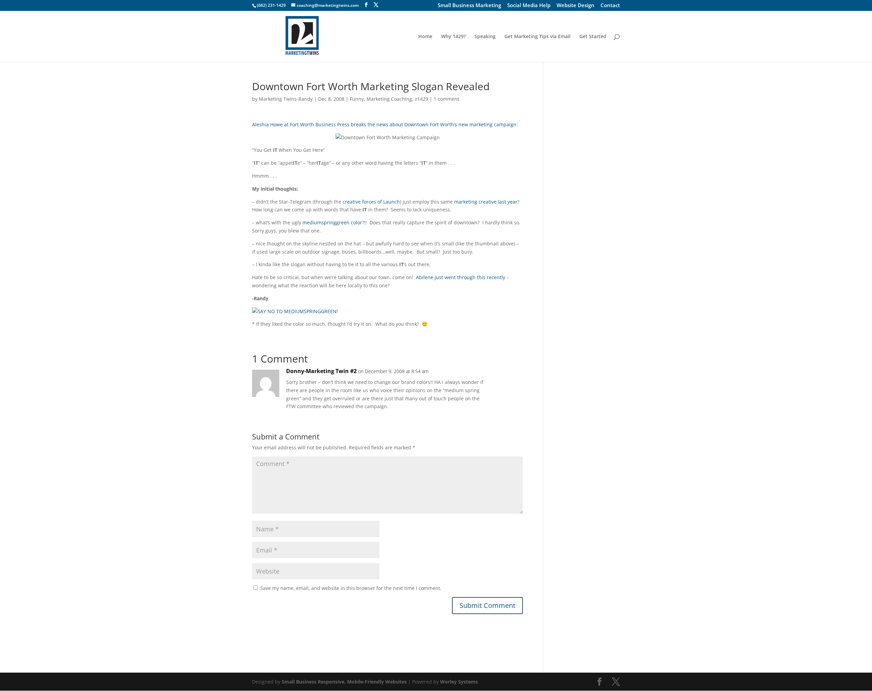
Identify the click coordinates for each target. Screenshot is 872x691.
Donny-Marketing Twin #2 (321, 371)
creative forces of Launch (371, 201)
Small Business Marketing (469, 6)
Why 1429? (453, 36)
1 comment (446, 99)
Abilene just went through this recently (460, 277)
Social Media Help (528, 6)
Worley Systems (459, 681)
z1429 (421, 99)
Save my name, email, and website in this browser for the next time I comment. (350, 588)
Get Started (592, 36)
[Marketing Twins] (295, 311)
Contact (610, 6)
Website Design (575, 6)
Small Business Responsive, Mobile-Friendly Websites (344, 681)
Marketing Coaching (389, 99)
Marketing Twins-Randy (286, 99)
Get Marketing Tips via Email (537, 36)
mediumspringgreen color (332, 222)
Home (425, 36)
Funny (357, 99)
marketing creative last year (485, 201)
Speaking (485, 36)
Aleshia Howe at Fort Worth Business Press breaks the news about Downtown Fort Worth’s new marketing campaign (384, 124)
